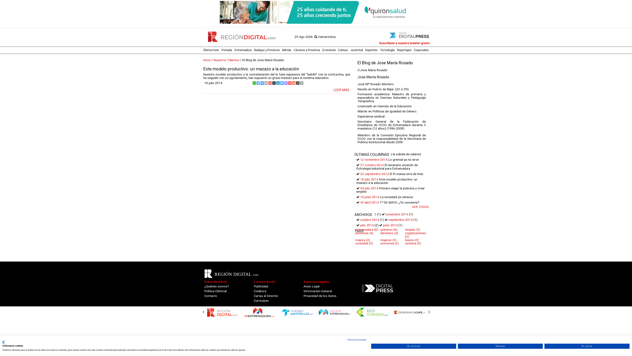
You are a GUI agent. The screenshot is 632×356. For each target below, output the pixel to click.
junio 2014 (390, 225)
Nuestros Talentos (226, 60)
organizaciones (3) (415, 234)
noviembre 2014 (397, 214)
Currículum (261, 301)
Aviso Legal (311, 286)
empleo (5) (412, 230)
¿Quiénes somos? (216, 286)
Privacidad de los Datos (319, 296)
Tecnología (387, 50)
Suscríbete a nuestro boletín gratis (404, 43)
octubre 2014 (369, 220)
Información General (317, 291)
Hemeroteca (326, 37)
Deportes (371, 50)
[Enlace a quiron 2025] (316, 12)
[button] (204, 312)
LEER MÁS (341, 90)
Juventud (356, 50)
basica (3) (412, 240)
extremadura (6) (367, 230)
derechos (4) (389, 233)
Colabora (260, 291)
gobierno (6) (388, 230)
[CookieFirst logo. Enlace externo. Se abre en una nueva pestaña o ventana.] (3, 342)
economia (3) (389, 243)
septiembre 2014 (401, 220)
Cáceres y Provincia (307, 50)
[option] (316, 12)
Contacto (210, 296)
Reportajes (404, 50)
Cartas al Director (266, 296)
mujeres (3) (388, 240)
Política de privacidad (356, 340)
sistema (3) (413, 243)
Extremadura (243, 50)
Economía (329, 50)
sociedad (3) (364, 243)
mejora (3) (363, 240)
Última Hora (211, 50)
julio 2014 (367, 225)
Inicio (207, 60)
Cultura (343, 50)
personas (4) (364, 233)
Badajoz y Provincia (267, 50)
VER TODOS (420, 207)
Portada (227, 50)
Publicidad (261, 286)
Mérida (286, 50)
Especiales (421, 50)
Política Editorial (215, 291)
